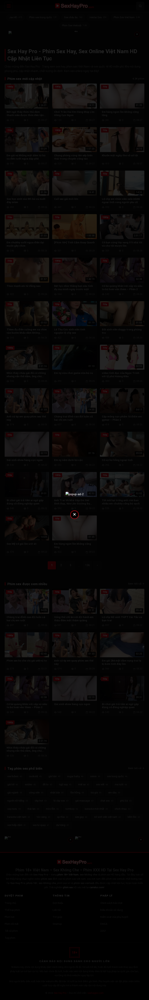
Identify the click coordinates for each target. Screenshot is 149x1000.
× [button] (74, 514)
